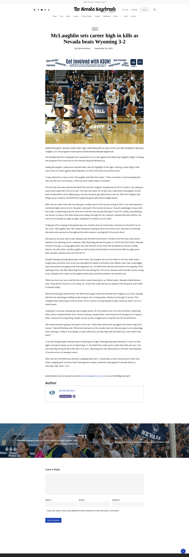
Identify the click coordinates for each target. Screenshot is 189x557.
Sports (95, 29)
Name (48, 500)
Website (116, 500)
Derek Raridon (83, 48)
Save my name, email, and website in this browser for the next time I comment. (83, 510)
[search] (154, 10)
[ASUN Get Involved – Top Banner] (94, 68)
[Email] (74, 396)
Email (82, 500)
